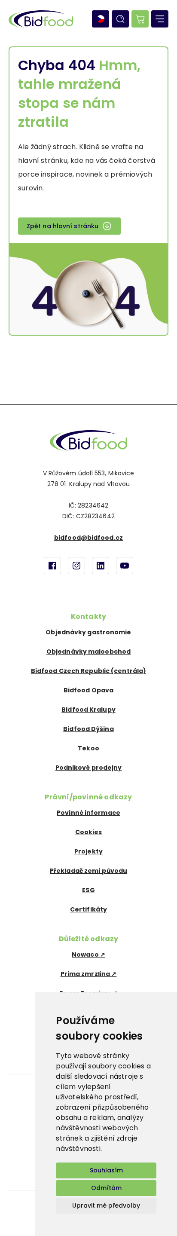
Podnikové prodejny (88, 767)
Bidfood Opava (88, 690)
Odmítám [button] (106, 1188)
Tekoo (88, 748)
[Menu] (159, 19)
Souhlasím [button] (106, 1170)
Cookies (88, 832)
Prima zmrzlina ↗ (89, 974)
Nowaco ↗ (88, 954)
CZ (100, 19)
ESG (88, 890)
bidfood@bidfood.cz (88, 537)
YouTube (124, 565)
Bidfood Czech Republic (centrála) (88, 671)
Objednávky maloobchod (88, 651)
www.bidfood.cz (88, 440)
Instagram (76, 565)
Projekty (88, 851)
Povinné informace (88, 812)
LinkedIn (100, 565)
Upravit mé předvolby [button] (106, 1205)
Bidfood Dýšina (88, 729)
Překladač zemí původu (88, 870)
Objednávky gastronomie (88, 632)
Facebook (52, 565)
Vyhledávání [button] (120, 19)
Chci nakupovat (140, 19)
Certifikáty (88, 909)
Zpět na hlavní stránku (62, 226)
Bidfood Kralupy (88, 709)
